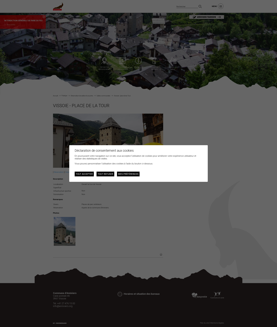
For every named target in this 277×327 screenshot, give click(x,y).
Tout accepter (84, 174)
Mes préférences (128, 174)
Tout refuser (105, 174)
